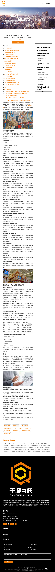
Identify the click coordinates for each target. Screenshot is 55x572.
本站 (20, 39)
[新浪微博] (4, 524)
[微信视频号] (13, 524)
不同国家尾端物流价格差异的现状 (12, 50)
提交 (8, 561)
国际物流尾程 (7, 431)
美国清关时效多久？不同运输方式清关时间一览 (39, 449)
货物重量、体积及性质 (9, 65)
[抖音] (15, 524)
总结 (5, 87)
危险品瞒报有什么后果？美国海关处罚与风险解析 (39, 447)
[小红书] (11, 524)
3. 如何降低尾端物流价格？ (10, 96)
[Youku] (6, 524)
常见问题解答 (7, 89)
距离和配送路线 (8, 61)
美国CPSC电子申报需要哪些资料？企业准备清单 (15, 447)
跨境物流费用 (16, 425)
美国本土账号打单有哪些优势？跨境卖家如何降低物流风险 (15, 444)
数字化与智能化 (8, 76)
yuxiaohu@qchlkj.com (13, 516)
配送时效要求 (7, 69)
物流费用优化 (16, 431)
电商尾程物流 (28, 428)
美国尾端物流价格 (8, 428)
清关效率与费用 (8, 67)
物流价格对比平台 (26, 431)
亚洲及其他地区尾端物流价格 (11, 56)
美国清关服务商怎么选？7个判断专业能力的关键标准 (15, 445)
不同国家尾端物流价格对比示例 (11, 82)
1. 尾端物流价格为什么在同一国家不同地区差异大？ (16, 91)
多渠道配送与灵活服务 (9, 80)
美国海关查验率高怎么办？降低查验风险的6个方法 (39, 451)
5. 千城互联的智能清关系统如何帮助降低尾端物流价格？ (17, 100)
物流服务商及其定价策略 (10, 63)
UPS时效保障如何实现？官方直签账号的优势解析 (39, 444)
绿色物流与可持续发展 (9, 78)
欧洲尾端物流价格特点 (9, 54)
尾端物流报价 (7, 425)
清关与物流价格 (18, 428)
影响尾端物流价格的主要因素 (11, 59)
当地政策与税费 (8, 72)
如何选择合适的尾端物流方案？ (11, 85)
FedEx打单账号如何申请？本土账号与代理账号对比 (39, 445)
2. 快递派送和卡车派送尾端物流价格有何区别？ (15, 93)
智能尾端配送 (7, 433)
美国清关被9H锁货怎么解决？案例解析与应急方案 (15, 449)
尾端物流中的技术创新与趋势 (11, 74)
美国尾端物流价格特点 (9, 52)
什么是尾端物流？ (8, 48)
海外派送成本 (25, 425)
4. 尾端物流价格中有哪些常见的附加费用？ (14, 98)
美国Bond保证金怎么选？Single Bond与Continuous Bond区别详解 (15, 451)
